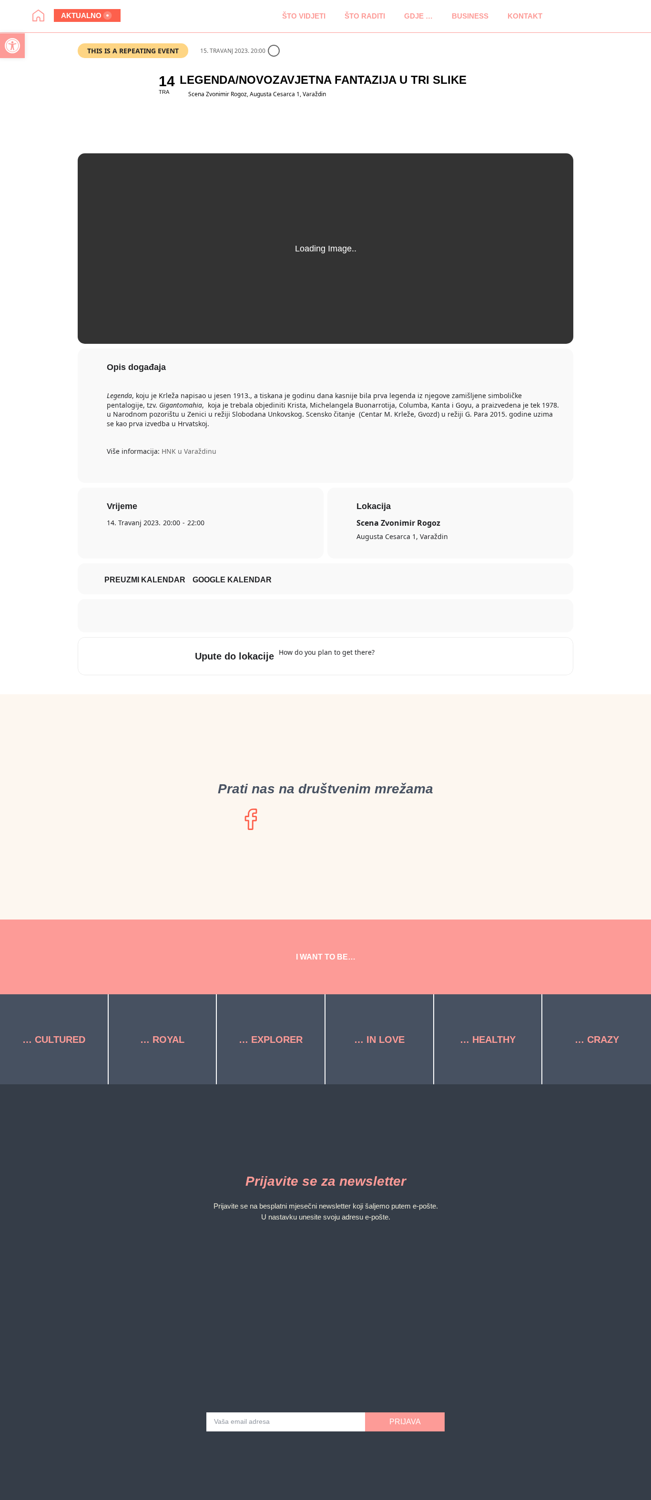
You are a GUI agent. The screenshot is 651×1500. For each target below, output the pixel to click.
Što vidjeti (304, 16)
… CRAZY (597, 1039)
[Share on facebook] (314, 616)
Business (470, 16)
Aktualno (81, 15)
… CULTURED (53, 1039)
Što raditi (365, 16)
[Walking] (443, 656)
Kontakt (525, 16)
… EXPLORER (271, 1039)
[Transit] (425, 656)
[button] (561, 16)
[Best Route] (387, 656)
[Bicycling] (462, 656)
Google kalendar (232, 580)
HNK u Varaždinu (189, 451)
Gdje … (418, 16)
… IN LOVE (379, 1039)
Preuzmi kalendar (144, 580)
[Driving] (406, 656)
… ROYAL (162, 1039)
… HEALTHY (488, 1039)
